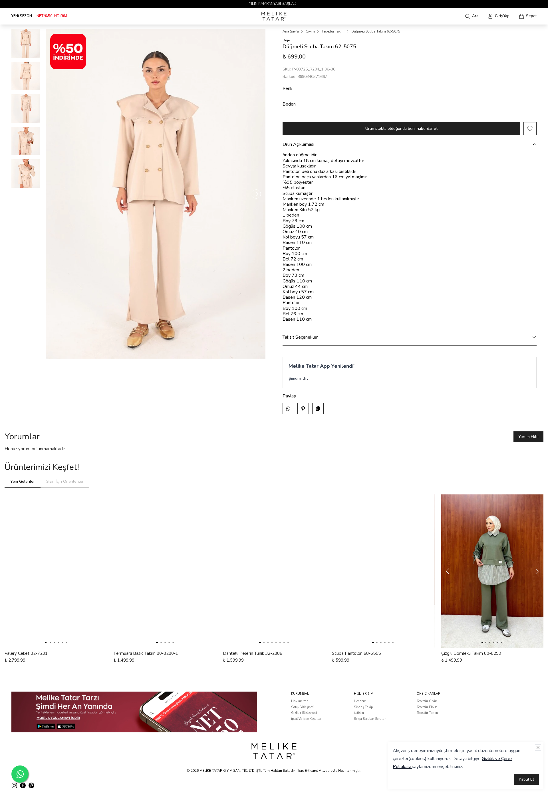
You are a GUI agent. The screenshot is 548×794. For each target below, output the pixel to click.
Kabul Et (526, 779)
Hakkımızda (300, 701)
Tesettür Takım (333, 31)
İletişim (359, 713)
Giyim (310, 31)
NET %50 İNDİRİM (52, 16)
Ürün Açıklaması (298, 144)
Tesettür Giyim (427, 701)
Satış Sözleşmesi (302, 707)
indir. (303, 378)
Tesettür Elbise (427, 707)
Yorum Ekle (528, 436)
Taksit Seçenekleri (301, 337)
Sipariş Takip (363, 707)
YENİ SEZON (21, 16)
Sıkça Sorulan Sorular (370, 719)
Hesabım (360, 701)
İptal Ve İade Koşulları (306, 719)
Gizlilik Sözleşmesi (304, 713)
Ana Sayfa (291, 31)
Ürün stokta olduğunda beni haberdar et (401, 128)
